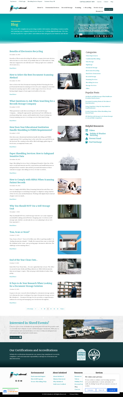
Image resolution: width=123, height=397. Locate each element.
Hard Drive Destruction (93, 73)
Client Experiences (92, 56)
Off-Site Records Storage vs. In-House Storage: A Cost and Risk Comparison (99, 117)
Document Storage (91, 67)
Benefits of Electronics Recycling (26, 51)
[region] (101, 384)
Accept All (112, 390)
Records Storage (67, 7)
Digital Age (89, 64)
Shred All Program (37, 379)
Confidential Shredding (93, 59)
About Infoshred (58, 376)
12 (51, 309)
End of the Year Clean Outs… (24, 260)
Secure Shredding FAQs (38, 381)
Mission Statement (59, 379)
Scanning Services (91, 79)
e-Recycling (87, 7)
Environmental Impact (38, 376)
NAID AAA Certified (59, 384)
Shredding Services (92, 82)
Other (88, 88)
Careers (99, 1)
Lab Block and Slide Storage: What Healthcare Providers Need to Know (98, 97)
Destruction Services (52, 7)
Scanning (78, 7)
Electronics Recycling (92, 70)
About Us (40, 7)
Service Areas (98, 7)
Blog (112, 1)
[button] (16, 381)
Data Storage (90, 61)
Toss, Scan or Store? (19, 232)
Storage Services (91, 85)
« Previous (30, 309)
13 (54, 309)
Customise (90, 390)
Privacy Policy (74, 394)
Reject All (101, 390)
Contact (106, 1)
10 (44, 309)
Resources (99, 11)
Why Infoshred (58, 381)
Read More (13, 68)
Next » (62, 309)
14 (57, 309)
